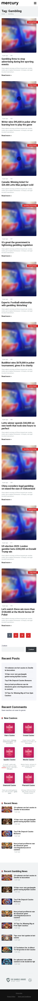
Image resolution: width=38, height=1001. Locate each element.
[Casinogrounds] (10, 3)
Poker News (33, 85)
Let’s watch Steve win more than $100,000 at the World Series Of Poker (18, 612)
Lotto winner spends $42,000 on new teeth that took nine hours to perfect (19, 426)
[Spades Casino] (9, 757)
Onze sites (19, 993)
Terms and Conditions (24, 996)
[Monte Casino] (28, 757)
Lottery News (32, 145)
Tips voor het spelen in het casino (24, 937)
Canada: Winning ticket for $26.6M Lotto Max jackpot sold (17, 183)
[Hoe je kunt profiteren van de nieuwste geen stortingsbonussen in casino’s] (7, 848)
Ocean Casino (28, 735)
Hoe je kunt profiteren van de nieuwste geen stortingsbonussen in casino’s (18, 686)
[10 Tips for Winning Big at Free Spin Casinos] (7, 928)
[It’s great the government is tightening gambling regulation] (19, 219)
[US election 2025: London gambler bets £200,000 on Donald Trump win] (19, 522)
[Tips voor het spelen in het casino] (7, 940)
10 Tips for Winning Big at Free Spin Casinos (19, 694)
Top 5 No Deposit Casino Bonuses (18, 681)
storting (4, 767)
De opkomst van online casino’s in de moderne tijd (24, 961)
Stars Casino (9, 735)
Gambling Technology (30, 205)
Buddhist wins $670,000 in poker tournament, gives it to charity (18, 364)
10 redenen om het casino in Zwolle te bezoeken (19, 669)
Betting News (32, 22)
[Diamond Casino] (9, 783)
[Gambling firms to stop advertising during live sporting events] (19, 35)
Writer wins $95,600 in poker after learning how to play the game (19, 123)
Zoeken (4, 646)
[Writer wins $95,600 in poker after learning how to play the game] (19, 98)
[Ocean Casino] (28, 733)
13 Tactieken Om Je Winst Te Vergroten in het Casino (24, 949)
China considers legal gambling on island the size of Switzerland (18, 487)
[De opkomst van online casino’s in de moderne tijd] (7, 964)
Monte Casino (28, 760)
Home (3, 14)
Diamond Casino (9, 785)
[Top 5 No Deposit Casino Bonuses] (7, 836)
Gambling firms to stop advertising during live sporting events (17, 62)
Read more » (7, 75)
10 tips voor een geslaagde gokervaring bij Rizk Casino (16, 675)
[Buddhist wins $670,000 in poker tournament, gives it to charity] (19, 339)
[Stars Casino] (9, 733)
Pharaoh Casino (28, 785)
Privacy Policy (11, 996)
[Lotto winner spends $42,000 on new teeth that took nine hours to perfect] (19, 399)
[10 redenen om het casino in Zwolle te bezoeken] (7, 812)
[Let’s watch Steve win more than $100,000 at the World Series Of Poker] (19, 585)
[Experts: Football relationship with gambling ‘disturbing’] (19, 279)
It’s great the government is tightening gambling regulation (17, 243)
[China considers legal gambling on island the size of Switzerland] (19, 462)
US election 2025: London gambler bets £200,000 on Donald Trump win (19, 549)
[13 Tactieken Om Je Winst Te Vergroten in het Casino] (7, 952)
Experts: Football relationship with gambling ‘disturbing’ (17, 304)
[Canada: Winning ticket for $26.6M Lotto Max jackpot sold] (19, 158)
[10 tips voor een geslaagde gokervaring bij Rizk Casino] (7, 824)
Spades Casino (9, 760)
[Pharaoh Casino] (28, 783)
